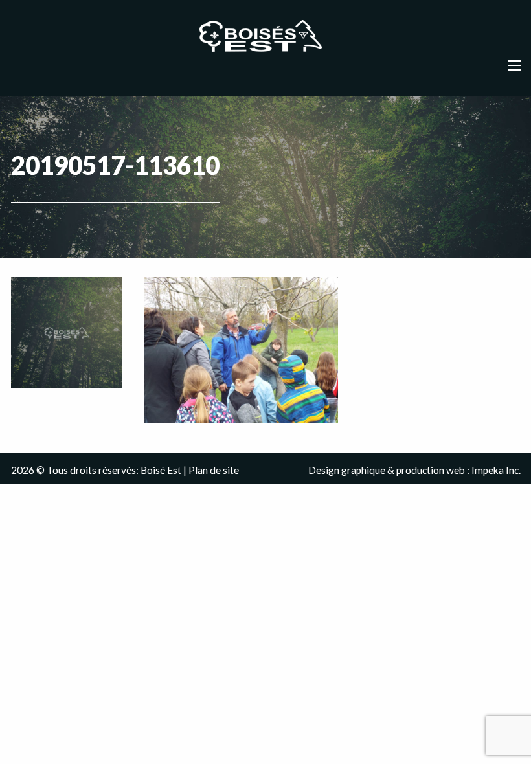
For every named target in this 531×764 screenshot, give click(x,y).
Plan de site (213, 470)
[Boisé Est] (266, 36)
